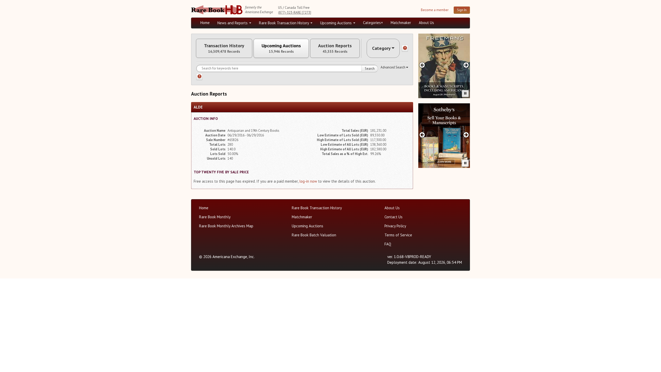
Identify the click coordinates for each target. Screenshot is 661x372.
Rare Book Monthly (215, 216)
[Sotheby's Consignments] (444, 135)
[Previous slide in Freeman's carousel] (422, 65)
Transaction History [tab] (224, 48)
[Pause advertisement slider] (465, 93)
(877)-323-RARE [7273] (294, 12)
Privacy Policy (395, 225)
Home (205, 22)
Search (370, 68)
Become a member (434, 10)
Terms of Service (398, 235)
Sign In (462, 10)
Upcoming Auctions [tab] (281, 48)
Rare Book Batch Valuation (314, 235)
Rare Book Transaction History (284, 22)
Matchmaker (401, 22)
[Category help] (405, 48)
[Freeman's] (444, 66)
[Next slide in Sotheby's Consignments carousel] (466, 134)
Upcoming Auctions (336, 22)
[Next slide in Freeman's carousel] (466, 65)
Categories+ (373, 22)
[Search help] (199, 76)
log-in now (308, 181)
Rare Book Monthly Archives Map (226, 225)
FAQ (387, 244)
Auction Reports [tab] (335, 48)
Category (381, 48)
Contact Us (393, 216)
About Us (426, 22)
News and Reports (233, 22)
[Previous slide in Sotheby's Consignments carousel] (422, 134)
